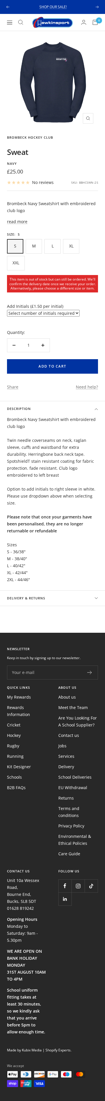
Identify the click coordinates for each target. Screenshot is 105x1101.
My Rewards (19, 697)
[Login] (83, 22)
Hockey (14, 735)
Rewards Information (18, 711)
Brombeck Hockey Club (30, 137)
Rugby (13, 746)
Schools (14, 777)
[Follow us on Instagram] (78, 885)
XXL (16, 262)
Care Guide (69, 853)
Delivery (66, 766)
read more (17, 221)
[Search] (20, 22)
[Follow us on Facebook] (64, 885)
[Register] (89, 672)
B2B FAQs (16, 787)
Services (66, 756)
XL (71, 246)
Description (19, 408)
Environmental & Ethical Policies (74, 840)
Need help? (87, 387)
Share (12, 387)
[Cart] (95, 22)
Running (15, 756)
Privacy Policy (71, 826)
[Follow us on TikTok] (91, 885)
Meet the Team (73, 707)
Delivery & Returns (26, 598)
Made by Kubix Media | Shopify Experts (39, 1050)
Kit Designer (19, 766)
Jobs (62, 746)
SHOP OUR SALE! (53, 6)
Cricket (13, 725)
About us (67, 697)
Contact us (68, 735)
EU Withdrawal (72, 787)
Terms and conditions (68, 812)
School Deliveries (75, 777)
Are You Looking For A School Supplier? (77, 721)
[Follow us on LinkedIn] (64, 898)
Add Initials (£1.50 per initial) (35, 306)
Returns (66, 798)
